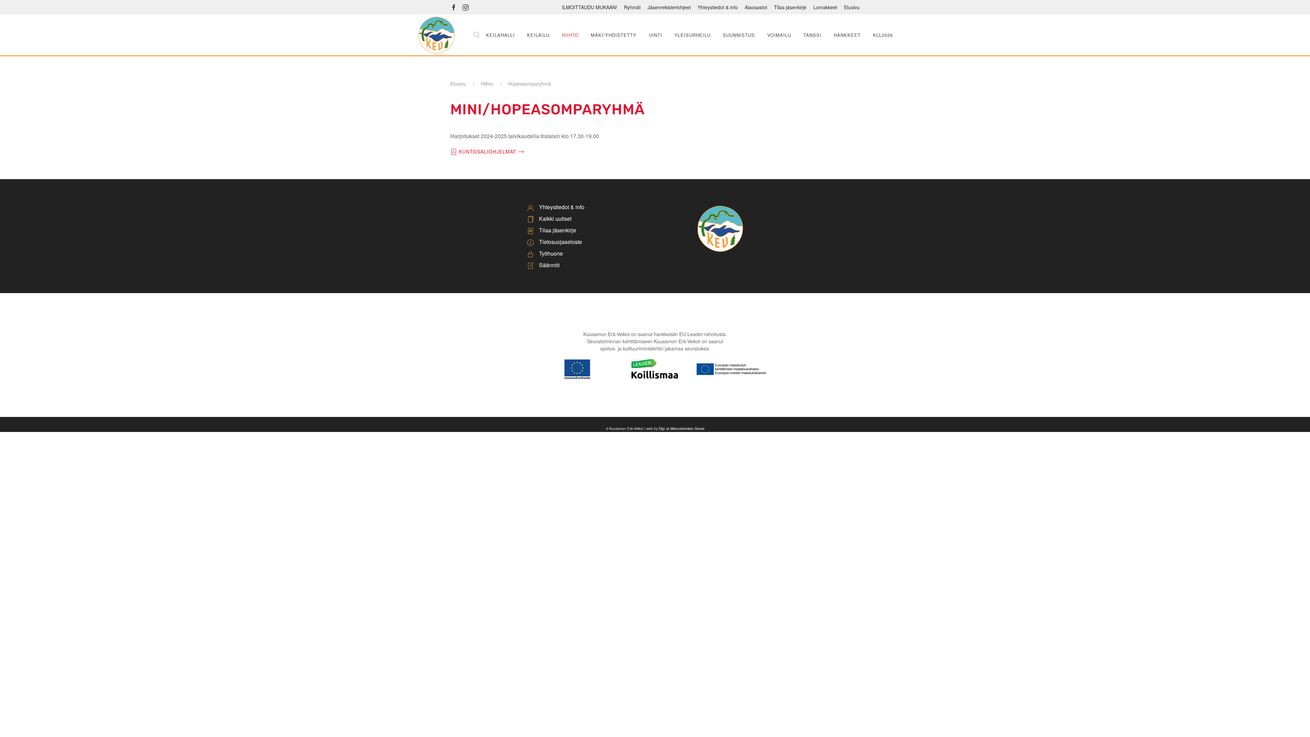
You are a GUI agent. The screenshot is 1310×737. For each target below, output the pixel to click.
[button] (476, 34)
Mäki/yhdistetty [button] (614, 35)
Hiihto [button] (570, 35)
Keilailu (538, 35)
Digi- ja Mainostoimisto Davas (681, 428)
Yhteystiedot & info (718, 7)
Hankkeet (847, 35)
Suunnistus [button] (739, 35)
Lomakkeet (825, 7)
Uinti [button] (655, 35)
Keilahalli (500, 35)
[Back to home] (436, 34)
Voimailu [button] (779, 35)
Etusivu (852, 7)
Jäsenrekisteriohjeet (669, 7)
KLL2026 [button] (883, 35)
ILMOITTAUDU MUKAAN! (589, 7)
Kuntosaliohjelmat (487, 151)
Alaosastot (756, 7)
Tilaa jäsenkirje (790, 7)
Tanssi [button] (812, 35)
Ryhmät (632, 7)
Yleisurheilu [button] (692, 35)
